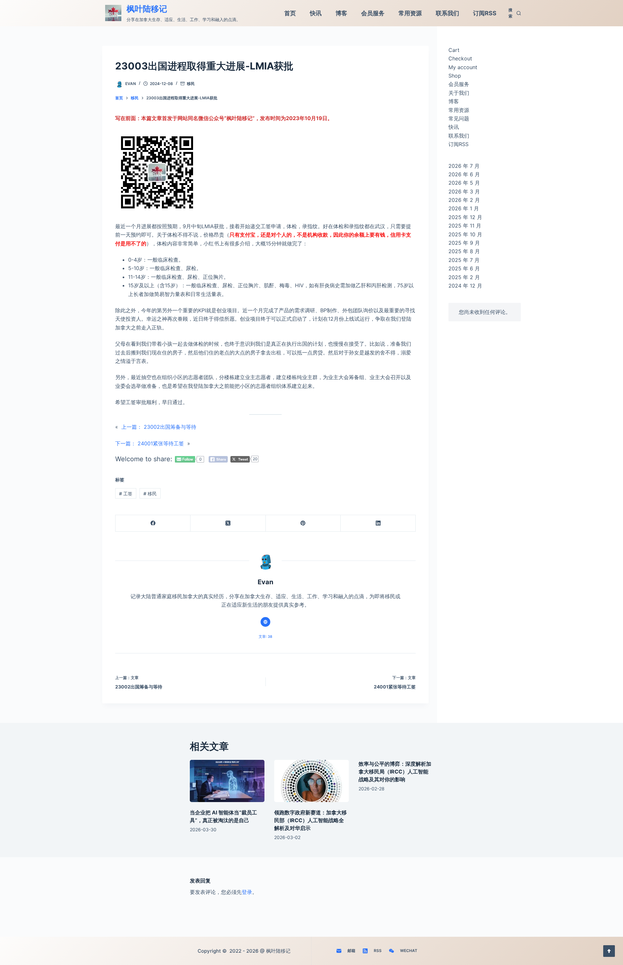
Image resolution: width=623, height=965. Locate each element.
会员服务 (373, 13)
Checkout (460, 58)
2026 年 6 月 (464, 174)
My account (462, 67)
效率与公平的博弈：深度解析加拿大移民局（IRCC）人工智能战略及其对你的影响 (395, 772)
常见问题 (458, 118)
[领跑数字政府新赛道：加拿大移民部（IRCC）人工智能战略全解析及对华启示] (311, 781)
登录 (247, 892)
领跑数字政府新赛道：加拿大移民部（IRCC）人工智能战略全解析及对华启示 (310, 820)
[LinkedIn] (378, 523)
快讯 (316, 13)
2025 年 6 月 (464, 268)
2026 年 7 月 (464, 166)
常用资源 (410, 13)
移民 (191, 83)
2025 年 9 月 (464, 243)
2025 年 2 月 (464, 277)
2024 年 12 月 (465, 285)
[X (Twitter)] (227, 523)
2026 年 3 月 (464, 191)
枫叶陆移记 (147, 9)
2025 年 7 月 (464, 260)
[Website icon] (265, 622)
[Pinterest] (303, 523)
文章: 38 (265, 636)
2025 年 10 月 (465, 234)
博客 (341, 13)
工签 (125, 493)
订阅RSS (484, 13)
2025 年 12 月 (465, 217)
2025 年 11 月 (464, 225)
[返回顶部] (609, 951)
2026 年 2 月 (464, 200)
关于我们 (458, 93)
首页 (290, 13)
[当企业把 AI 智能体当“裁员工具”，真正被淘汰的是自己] (227, 781)
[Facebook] (153, 523)
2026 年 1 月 (463, 208)
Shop (454, 75)
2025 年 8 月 (464, 251)
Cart (453, 50)
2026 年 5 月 (464, 182)
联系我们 (447, 13)
